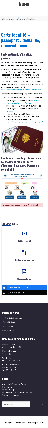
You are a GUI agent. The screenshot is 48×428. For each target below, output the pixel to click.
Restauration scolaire (24, 259)
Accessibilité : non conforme (14, 384)
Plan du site (7, 387)
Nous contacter (24, 240)
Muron (24, 4)
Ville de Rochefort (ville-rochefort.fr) (23, 101)
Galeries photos (24, 278)
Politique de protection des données (17, 392)
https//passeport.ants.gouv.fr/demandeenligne (21, 89)
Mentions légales (9, 389)
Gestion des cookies (10, 395)
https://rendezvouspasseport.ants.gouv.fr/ (24, 122)
